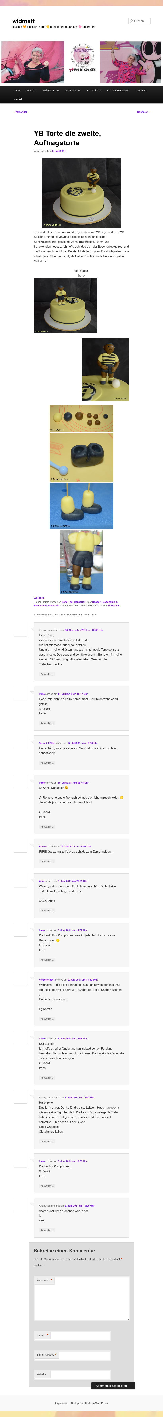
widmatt (23, 20)
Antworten (47, 674)
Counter (39, 597)
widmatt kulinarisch (118, 90)
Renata (43, 846)
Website (41, 1374)
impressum (61, 1403)
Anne (42, 881)
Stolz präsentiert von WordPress (89, 1403)
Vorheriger (19, 112)
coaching (31, 90)
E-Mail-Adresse (47, 1354)
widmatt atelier (51, 90)
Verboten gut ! (47, 979)
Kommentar (44, 1280)
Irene (42, 694)
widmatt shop (73, 90)
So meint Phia (46, 743)
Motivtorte (53, 605)
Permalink (114, 605)
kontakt (18, 99)
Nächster (144, 112)
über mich (141, 90)
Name (43, 1335)
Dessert (96, 602)
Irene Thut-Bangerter (73, 602)
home (17, 90)
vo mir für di (94, 90)
